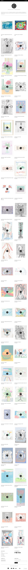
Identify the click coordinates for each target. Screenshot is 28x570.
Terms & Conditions (3, 555)
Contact (1, 552)
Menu (3, 0)
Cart (26, 0)
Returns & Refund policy (3, 556)
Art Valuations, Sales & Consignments (4, 553)
